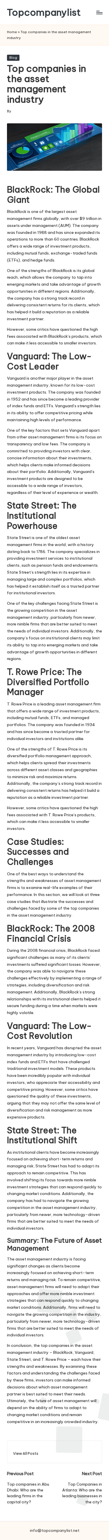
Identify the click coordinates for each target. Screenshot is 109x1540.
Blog (13, 58)
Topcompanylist (44, 12)
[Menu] (99, 12)
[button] (25, 1453)
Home (12, 32)
